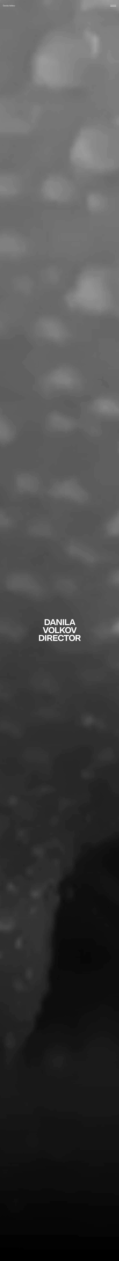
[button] (113, 6)
